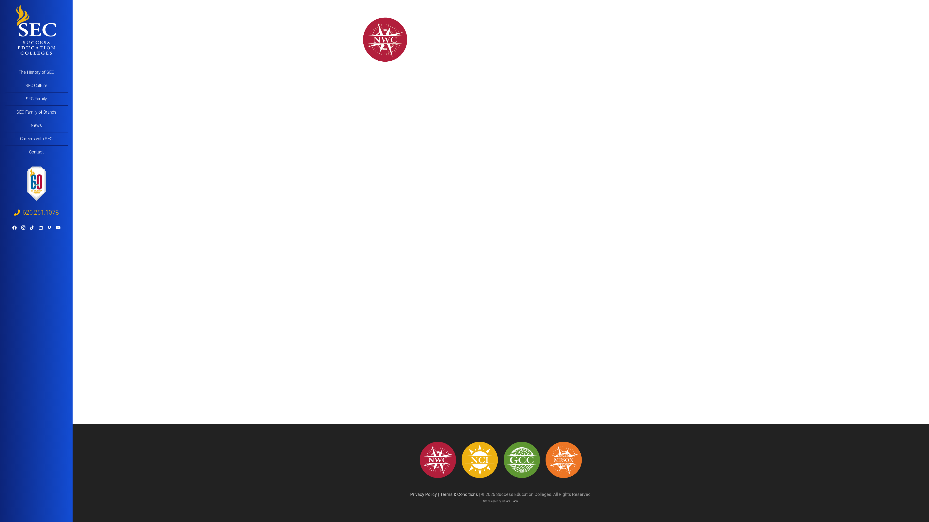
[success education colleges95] (438, 460)
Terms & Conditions (459, 494)
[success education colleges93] (480, 460)
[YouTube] (58, 227)
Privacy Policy (423, 494)
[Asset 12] (564, 460)
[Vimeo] (49, 227)
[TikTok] (32, 227)
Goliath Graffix (510, 501)
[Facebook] (14, 227)
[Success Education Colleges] (36, 30)
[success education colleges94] (522, 460)
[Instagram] (23, 227)
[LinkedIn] (40, 227)
